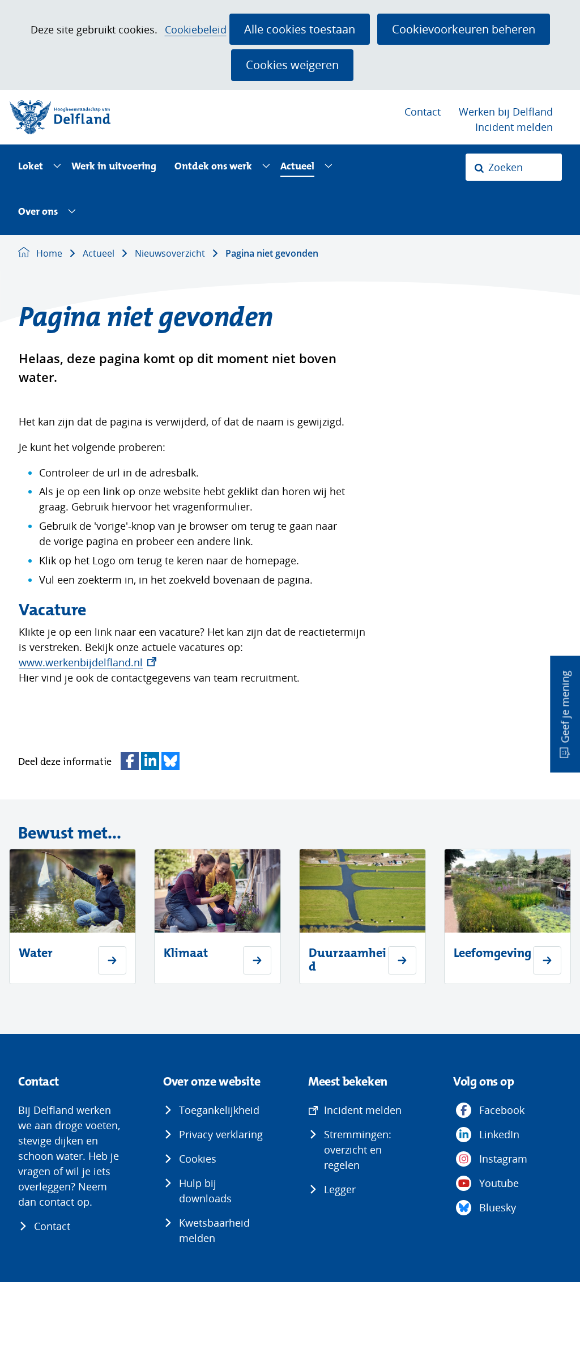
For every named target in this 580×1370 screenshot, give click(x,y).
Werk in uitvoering (113, 167)
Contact (422, 111)
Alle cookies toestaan (299, 29)
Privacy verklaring (221, 1134)
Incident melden (514, 127)
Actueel (297, 167)
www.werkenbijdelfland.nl (87, 662)
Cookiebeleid (196, 30)
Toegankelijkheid (219, 1110)
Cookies (197, 1158)
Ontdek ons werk (213, 167)
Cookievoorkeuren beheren (463, 29)
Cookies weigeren (292, 65)
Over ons (38, 212)
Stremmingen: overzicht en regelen (357, 1150)
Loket (30, 167)
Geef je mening (565, 707)
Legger (340, 1189)
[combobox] (514, 167)
